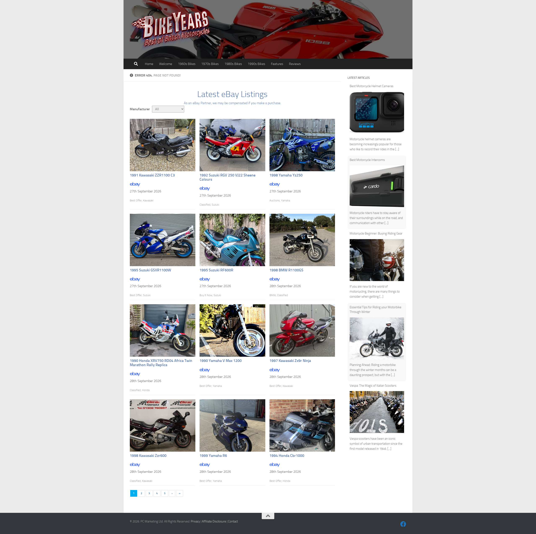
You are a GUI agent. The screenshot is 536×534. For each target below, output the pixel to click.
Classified (205, 204)
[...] (397, 149)
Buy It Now (206, 295)
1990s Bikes (256, 64)
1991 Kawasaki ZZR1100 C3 (152, 175)
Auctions (274, 200)
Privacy (195, 521)
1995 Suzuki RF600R (216, 270)
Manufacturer (140, 109)
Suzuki (215, 204)
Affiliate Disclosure (214, 521)
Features (277, 64)
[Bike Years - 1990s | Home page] (170, 29)
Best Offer (136, 200)
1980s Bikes (233, 64)
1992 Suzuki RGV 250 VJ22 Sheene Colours (227, 177)
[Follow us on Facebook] (403, 524)
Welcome (165, 64)
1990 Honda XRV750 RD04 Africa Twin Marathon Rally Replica (161, 362)
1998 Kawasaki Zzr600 (148, 455)
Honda (145, 390)
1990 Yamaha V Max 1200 (221, 360)
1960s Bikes (186, 64)
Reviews (295, 64)
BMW (272, 295)
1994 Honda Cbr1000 (286, 455)
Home (149, 64)
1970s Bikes (210, 64)
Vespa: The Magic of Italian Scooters (373, 386)
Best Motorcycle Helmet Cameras (371, 86)
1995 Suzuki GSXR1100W (150, 270)
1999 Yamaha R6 (213, 455)
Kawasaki (148, 200)
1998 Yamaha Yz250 (286, 175)
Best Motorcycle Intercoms (367, 160)
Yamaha (285, 200)
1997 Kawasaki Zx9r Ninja (290, 360)
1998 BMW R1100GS (286, 270)
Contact (233, 521)
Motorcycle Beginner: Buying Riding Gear (376, 233)
